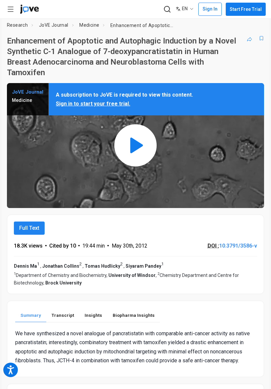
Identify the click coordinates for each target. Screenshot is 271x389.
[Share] (249, 38)
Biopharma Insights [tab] (134, 315)
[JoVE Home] (29, 9)
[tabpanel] (135, 347)
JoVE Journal (53, 25)
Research (17, 25)
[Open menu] (10, 9)
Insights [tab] (93, 315)
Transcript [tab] (63, 315)
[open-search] (167, 9)
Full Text (29, 228)
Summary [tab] (30, 315)
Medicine (89, 25)
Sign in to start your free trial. (93, 104)
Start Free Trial (246, 9)
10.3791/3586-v (238, 246)
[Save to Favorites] (261, 38)
